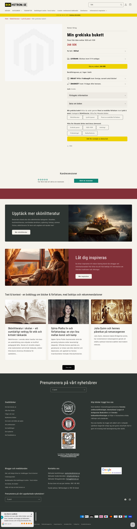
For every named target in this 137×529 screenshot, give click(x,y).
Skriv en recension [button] (86, 181)
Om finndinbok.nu (10, 435)
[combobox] (106, 5)
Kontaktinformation (86, 524)
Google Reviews (75, 15)
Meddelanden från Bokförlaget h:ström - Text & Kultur (21, 480)
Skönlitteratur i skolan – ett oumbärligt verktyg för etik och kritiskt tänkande (25, 332)
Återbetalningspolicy (47, 524)
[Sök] (121, 5)
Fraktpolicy (76, 524)
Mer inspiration (84, 276)
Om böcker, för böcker (11, 484)
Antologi (102, 127)
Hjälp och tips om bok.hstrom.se (15, 487)
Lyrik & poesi (90, 117)
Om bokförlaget (9, 428)
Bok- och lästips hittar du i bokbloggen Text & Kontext (21, 473)
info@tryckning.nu (73, 476)
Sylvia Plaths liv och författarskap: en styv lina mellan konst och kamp (65, 332)
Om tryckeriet (9, 431)
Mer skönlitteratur (21, 232)
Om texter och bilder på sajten (14, 421)
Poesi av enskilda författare (110, 117)
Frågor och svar (9, 414)
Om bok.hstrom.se (10, 407)
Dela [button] (71, 146)
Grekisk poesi (75, 127)
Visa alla (68, 367)
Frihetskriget (74, 133)
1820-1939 (89, 127)
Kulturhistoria (89, 133)
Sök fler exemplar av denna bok (97, 139)
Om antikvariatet (10, 424)
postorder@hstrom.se (72, 473)
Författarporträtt (10, 477)
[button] (17, 11)
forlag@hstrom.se (72, 479)
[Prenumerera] (84, 389)
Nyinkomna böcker (10, 417)
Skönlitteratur (75, 117)
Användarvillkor (68, 524)
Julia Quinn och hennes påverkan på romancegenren (109, 330)
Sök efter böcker (10, 410)
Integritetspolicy (58, 524)
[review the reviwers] (29, 518)
